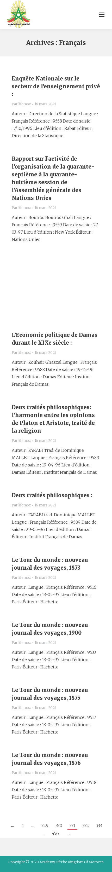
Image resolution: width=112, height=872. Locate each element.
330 (59, 825)
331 (72, 825)
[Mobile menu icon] (101, 14)
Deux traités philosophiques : (52, 495)
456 (55, 833)
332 (86, 825)
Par (21, 104)
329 (44, 825)
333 (99, 825)
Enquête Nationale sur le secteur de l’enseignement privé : (56, 86)
